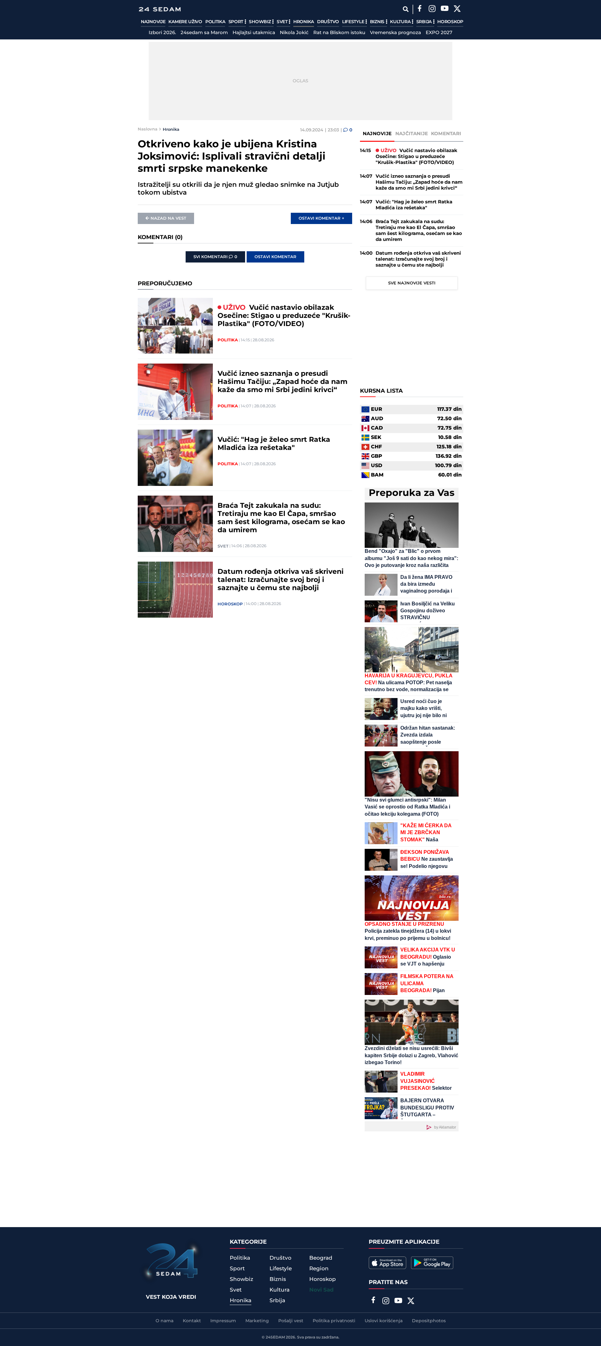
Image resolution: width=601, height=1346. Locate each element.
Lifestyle (353, 21)
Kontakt (192, 1321)
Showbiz (260, 21)
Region (319, 1269)
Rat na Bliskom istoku (339, 33)
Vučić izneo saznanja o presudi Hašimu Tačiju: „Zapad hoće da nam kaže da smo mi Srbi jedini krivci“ (282, 382)
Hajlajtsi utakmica (254, 33)
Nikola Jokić (294, 33)
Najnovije (153, 21)
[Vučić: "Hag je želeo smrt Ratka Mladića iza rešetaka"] (175, 458)
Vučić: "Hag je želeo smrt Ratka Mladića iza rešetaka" (274, 444)
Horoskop (450, 21)
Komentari (446, 133)
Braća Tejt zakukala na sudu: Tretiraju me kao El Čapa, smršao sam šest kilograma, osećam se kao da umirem (281, 518)
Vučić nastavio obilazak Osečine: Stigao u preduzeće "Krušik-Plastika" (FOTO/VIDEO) (284, 316)
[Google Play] (432, 1263)
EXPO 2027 (439, 33)
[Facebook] (419, 9)
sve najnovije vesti (411, 283)
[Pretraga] (405, 9)
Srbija (424, 21)
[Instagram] (432, 9)
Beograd (320, 1258)
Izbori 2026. (162, 33)
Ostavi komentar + (321, 218)
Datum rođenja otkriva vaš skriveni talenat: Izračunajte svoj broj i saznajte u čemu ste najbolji (281, 580)
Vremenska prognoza (395, 33)
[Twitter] (457, 9)
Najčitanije (411, 133)
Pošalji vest (290, 1321)
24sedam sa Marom (204, 33)
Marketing (257, 1321)
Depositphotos (429, 1321)
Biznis (378, 21)
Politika (215, 21)
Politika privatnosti (334, 1321)
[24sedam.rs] (160, 9)
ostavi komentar (275, 257)
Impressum (223, 1321)
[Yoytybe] (444, 9)
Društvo (328, 21)
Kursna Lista (381, 391)
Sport (236, 21)
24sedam (275, 1337)
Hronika (303, 21)
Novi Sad (321, 1290)
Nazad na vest (168, 218)
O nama (164, 1321)
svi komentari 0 (215, 257)
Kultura (401, 21)
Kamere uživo (185, 21)
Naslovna (147, 129)
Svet (283, 21)
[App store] (387, 1263)
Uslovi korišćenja (384, 1321)
